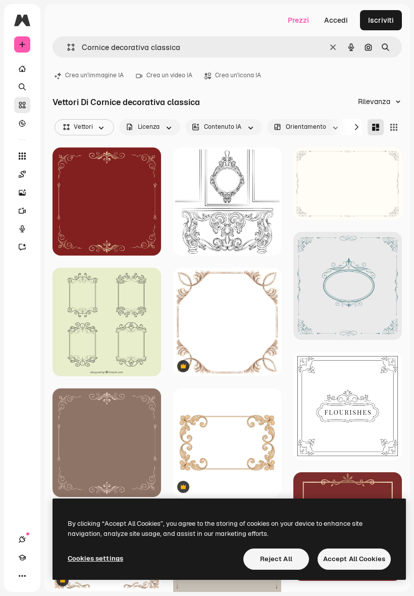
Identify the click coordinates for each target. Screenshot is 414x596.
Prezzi (298, 20)
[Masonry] (376, 127)
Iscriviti (381, 20)
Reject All (276, 559)
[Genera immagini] (22, 192)
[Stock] (22, 105)
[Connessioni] (22, 539)
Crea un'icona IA (238, 75)
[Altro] (22, 576)
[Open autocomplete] (67, 47)
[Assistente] (22, 247)
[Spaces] (22, 174)
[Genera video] (22, 211)
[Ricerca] (22, 87)
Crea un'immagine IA (94, 75)
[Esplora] (22, 123)
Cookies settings (95, 558)
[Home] (22, 69)
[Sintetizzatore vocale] (22, 229)
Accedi (336, 20)
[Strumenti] (22, 156)
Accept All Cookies (354, 559)
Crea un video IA (169, 75)
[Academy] (22, 558)
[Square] (394, 127)
